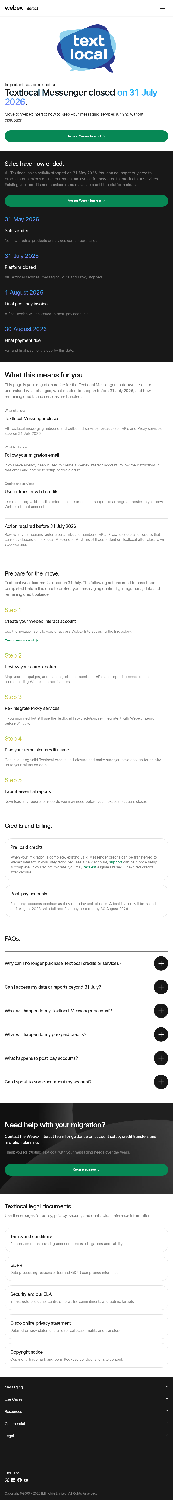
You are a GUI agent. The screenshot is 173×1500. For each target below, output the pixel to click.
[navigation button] (162, 7)
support (115, 862)
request (90, 867)
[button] (86, 136)
